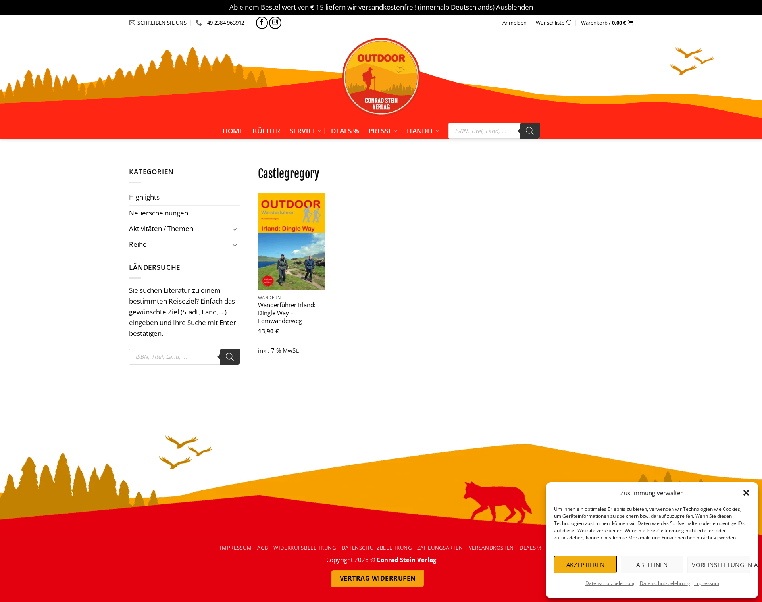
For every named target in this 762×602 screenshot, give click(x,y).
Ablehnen (652, 565)
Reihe (138, 244)
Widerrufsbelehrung (304, 547)
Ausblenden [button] (514, 7)
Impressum (706, 583)
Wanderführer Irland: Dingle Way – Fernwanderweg (287, 312)
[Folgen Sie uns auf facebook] (262, 23)
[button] (746, 493)
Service (303, 130)
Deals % (345, 130)
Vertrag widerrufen (378, 578)
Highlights (144, 197)
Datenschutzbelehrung (610, 583)
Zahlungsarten (440, 547)
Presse (380, 130)
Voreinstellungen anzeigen (721, 565)
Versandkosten (491, 547)
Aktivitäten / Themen (161, 228)
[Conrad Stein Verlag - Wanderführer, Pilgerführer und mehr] (381, 77)
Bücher (266, 130)
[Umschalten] (235, 229)
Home (233, 130)
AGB (262, 547)
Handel (420, 130)
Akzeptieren (585, 565)
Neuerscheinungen (158, 212)
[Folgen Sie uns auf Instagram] (275, 23)
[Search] (530, 131)
